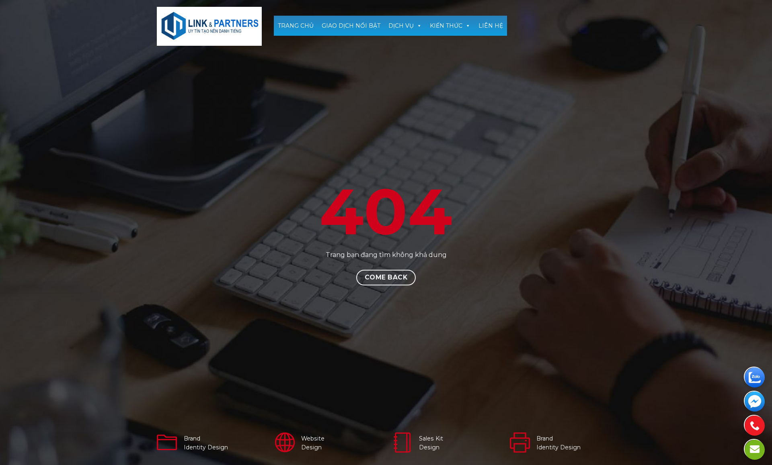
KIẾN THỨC (446, 25)
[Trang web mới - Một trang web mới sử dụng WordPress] (209, 26)
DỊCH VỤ (401, 25)
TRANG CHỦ (296, 25)
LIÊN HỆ (490, 25)
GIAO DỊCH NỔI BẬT (351, 25)
